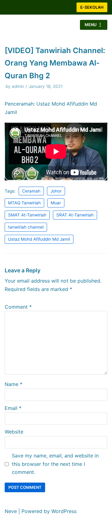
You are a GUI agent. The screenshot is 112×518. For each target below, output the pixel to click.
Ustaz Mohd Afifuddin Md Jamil (39, 239)
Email (13, 408)
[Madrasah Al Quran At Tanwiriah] (23, 25)
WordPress (64, 511)
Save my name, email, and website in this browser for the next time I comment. (55, 463)
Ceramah (31, 191)
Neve (11, 511)
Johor (56, 191)
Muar (56, 202)
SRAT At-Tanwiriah (75, 214)
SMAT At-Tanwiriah (27, 214)
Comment (18, 307)
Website (14, 432)
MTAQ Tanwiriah (24, 202)
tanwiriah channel (26, 227)
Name (13, 384)
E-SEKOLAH (92, 7)
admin (18, 86)
